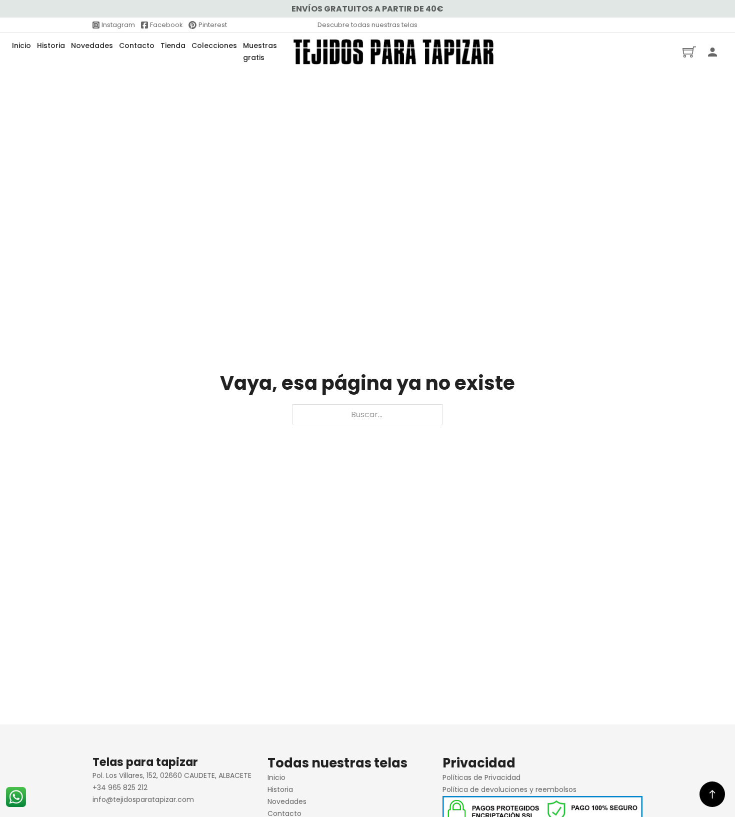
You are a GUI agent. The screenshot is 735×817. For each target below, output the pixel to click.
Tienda (173, 46)
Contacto (136, 46)
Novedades (92, 46)
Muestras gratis (260, 52)
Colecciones (214, 46)
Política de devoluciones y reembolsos (509, 789)
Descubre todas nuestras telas (368, 25)
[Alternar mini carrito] (689, 52)
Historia (51, 46)
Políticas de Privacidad (481, 777)
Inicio (21, 46)
